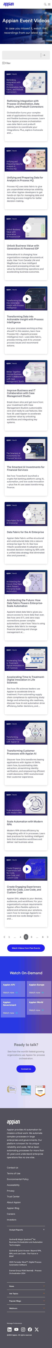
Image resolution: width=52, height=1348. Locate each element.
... (15, 936)
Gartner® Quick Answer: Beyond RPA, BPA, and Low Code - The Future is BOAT (25, 1253)
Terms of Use (13, 1173)
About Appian (14, 1202)
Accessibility (13, 1184)
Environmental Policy (18, 1179)
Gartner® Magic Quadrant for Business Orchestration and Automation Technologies (26, 1242)
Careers (11, 1213)
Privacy (10, 1190)
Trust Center (13, 1196)
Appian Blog (13, 1208)
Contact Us (12, 1167)
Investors (11, 1219)
